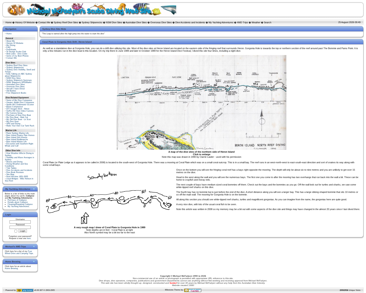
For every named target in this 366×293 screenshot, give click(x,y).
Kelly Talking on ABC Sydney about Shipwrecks (18, 75)
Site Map (10, 174)
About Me (10, 41)
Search (267, 22)
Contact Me (44, 22)
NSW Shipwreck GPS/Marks (19, 82)
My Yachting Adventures (221, 22)
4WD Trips (242, 22)
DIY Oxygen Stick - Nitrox (17, 109)
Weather (256, 22)
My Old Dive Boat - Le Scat (18, 119)
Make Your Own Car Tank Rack (20, 126)
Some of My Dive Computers (19, 100)
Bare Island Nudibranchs (17, 139)
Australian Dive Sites (136, 22)
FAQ (8, 47)
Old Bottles (11, 91)
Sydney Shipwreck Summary (19, 80)
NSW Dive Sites (114, 22)
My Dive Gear (12, 121)
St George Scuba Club (16, 52)
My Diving (10, 45)
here (29, 238)
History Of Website (25, 22)
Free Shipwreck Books (16, 93)
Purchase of (17, 200)
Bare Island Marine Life (16, 142)
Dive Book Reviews (15, 172)
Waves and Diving (14, 162)
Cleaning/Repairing (20, 204)
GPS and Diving (13, 124)
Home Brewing (11, 268)
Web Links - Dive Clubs (16, 54)
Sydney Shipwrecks (92, 22)
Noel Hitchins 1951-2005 (17, 177)
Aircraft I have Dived (15, 89)
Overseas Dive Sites (161, 22)
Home (9, 22)
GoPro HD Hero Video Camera (19, 111)
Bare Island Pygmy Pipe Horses (20, 135)
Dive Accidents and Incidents (190, 22)
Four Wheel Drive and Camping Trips (19, 252)
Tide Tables (11, 168)
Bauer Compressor (14, 107)
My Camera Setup (14, 113)
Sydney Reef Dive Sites (66, 22)
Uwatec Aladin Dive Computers (20, 102)
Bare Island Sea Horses (16, 137)
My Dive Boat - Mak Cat (17, 117)
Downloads (11, 49)
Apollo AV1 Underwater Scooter (20, 105)
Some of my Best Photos (17, 56)
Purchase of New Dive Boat (18, 115)
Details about (18, 202)
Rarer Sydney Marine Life (17, 133)
